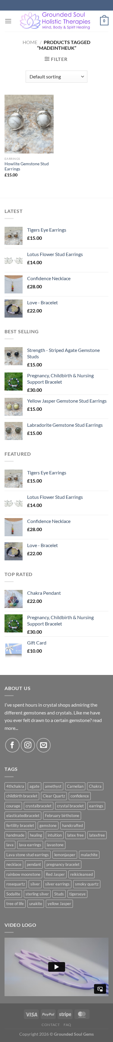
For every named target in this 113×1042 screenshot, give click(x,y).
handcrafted (72, 825)
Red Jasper (55, 874)
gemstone (48, 825)
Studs (59, 894)
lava (10, 844)
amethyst (53, 786)
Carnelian (75, 786)
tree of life (15, 903)
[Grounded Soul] (56, 21)
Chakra (95, 786)
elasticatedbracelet (22, 815)
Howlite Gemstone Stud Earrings (27, 166)
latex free (75, 835)
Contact (51, 1024)
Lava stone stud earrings (27, 854)
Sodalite (13, 894)
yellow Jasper (59, 903)
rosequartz (15, 884)
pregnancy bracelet (63, 864)
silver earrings (57, 884)
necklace (13, 864)
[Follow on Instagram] (28, 745)
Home (30, 42)
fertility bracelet (20, 825)
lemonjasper (64, 854)
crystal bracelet (70, 805)
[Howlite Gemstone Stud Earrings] (29, 124)
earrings (96, 805)
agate (34, 786)
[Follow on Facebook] (12, 745)
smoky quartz (87, 884)
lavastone (55, 844)
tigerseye (77, 894)
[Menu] (8, 21)
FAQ (67, 1024)
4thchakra (15, 786)
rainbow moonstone (23, 874)
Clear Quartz (54, 795)
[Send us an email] (43, 745)
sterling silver (37, 894)
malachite (89, 854)
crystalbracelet (39, 805)
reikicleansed (81, 874)
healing (36, 835)
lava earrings (30, 844)
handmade (15, 835)
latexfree (97, 835)
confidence (80, 795)
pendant (34, 864)
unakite (35, 903)
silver (35, 884)
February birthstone (62, 815)
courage (13, 805)
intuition (55, 835)
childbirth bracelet (21, 795)
